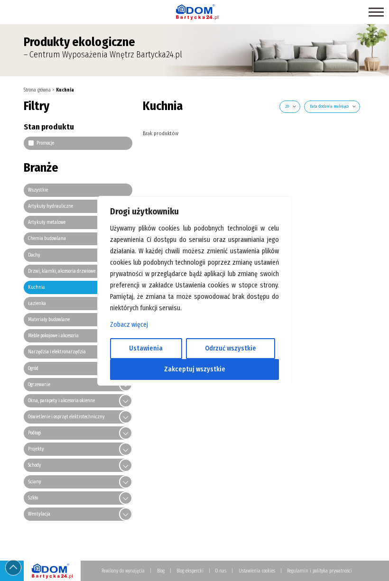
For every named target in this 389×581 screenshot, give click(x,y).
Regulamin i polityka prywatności (319, 571)
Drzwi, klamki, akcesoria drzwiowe (61, 271)
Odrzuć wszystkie (230, 348)
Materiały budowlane (49, 320)
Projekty (36, 449)
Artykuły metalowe (46, 222)
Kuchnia (36, 287)
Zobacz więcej (129, 325)
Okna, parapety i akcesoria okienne (61, 401)
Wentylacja (39, 514)
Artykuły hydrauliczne (50, 206)
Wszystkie (38, 190)
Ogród (33, 368)
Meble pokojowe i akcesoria (53, 336)
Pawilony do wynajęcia (123, 571)
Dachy (34, 255)
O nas (220, 571)
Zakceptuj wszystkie (194, 369)
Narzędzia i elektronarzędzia (57, 352)
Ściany (34, 482)
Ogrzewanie (39, 384)
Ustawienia (146, 348)
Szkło (33, 498)
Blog (161, 571)
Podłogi (34, 433)
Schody (34, 465)
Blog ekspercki (190, 571)
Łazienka (37, 303)
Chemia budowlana (47, 238)
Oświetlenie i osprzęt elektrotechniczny (66, 417)
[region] (194, 291)
